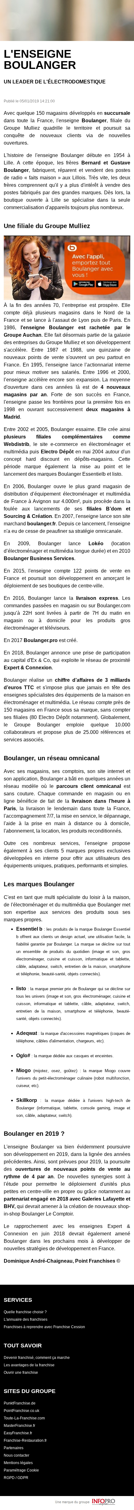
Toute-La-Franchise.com (24, 1418)
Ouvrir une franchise (21, 1372)
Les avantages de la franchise (29, 1365)
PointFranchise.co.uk (21, 1411)
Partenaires (13, 1448)
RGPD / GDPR (16, 1478)
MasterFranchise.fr (19, 1425)
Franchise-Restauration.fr (25, 1440)
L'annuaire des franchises (25, 1319)
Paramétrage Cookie (21, 1470)
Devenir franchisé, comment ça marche (37, 1357)
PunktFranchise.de (20, 1403)
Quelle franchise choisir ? (25, 1312)
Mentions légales (18, 1463)
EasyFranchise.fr (18, 1433)
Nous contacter (16, 1455)
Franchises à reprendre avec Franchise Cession (44, 1327)
